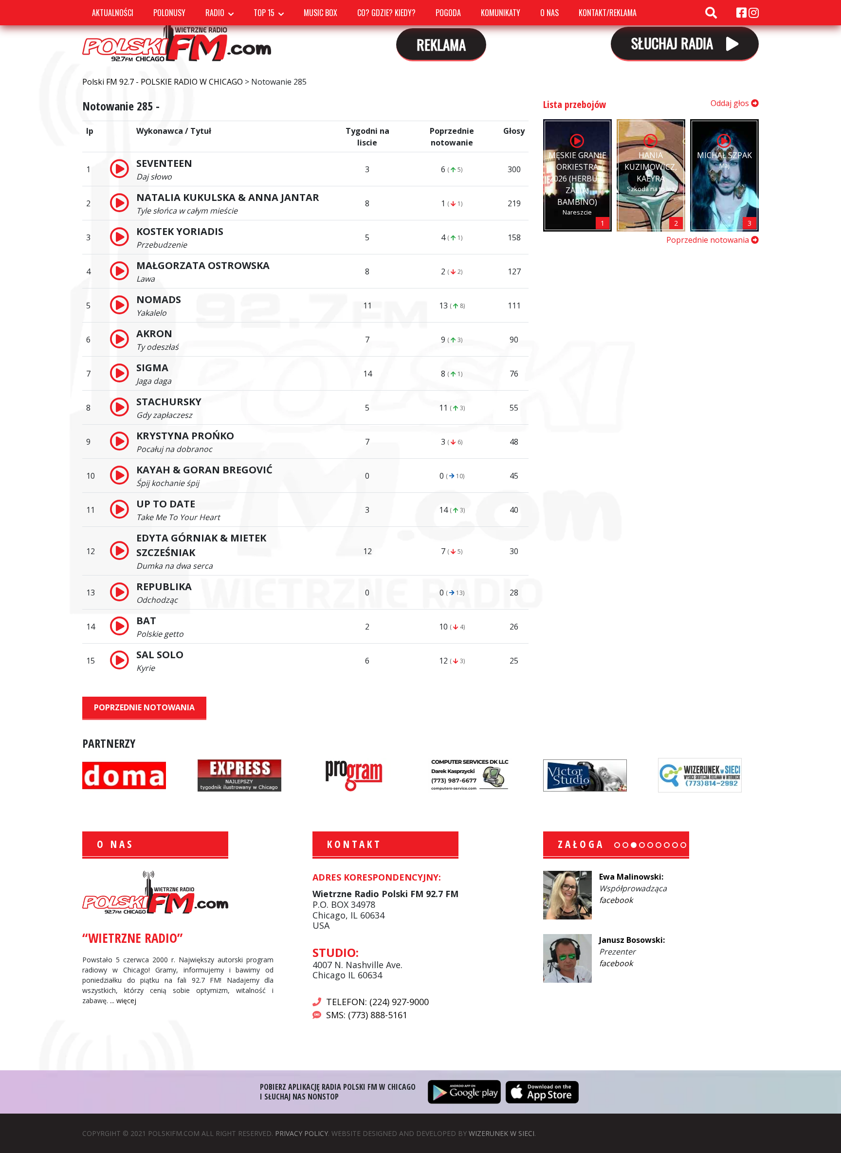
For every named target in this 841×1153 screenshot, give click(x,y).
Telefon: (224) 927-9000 (377, 1002)
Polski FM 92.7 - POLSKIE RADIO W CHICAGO (176, 33)
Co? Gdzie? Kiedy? (386, 12)
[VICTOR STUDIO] (585, 774)
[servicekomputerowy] (470, 774)
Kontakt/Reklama (608, 12)
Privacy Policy (301, 1133)
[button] (617, 845)
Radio (214, 12)
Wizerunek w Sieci (501, 1133)
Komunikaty (500, 12)
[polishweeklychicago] (354, 774)
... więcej (123, 1000)
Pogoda (448, 12)
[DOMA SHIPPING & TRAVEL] (124, 774)
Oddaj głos (731, 103)
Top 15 (264, 12)
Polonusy (169, 12)
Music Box (320, 12)
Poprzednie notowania (144, 707)
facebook (616, 900)
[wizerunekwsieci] (700, 774)
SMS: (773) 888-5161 (366, 1015)
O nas (549, 12)
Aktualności (112, 12)
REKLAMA (441, 44)
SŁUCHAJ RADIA (673, 42)
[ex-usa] (239, 774)
